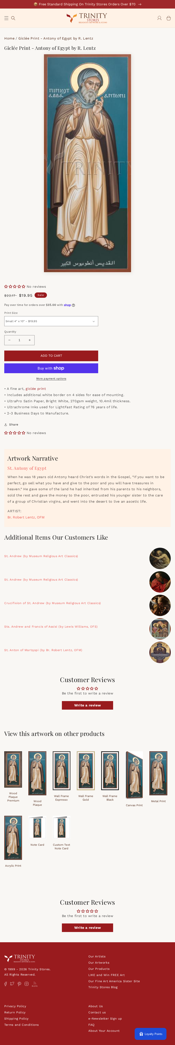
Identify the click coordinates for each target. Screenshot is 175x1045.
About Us (95, 1006)
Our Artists (97, 956)
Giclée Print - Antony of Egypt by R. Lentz (55, 38)
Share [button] (13, 424)
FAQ (91, 1024)
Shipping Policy (16, 1018)
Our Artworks (98, 962)
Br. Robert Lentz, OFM (26, 517)
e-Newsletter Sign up (105, 1018)
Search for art (13, 17)
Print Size (11, 312)
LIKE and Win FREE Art (106, 975)
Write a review (87, 705)
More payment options (51, 378)
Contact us (97, 1012)
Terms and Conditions (21, 1024)
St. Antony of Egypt (26, 468)
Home (9, 38)
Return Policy (15, 1012)
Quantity (10, 331)
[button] (6, 18)
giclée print (36, 389)
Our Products (98, 968)
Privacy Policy (15, 1006)
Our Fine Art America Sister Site (114, 981)
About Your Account (104, 1030)
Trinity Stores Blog (102, 987)
